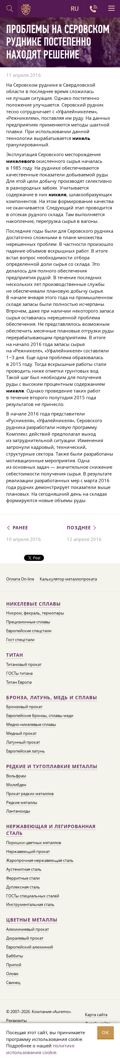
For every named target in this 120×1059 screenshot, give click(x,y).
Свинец (13, 982)
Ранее (19, 527)
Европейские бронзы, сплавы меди (39, 715)
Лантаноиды (18, 811)
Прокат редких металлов (30, 793)
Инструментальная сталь (30, 904)
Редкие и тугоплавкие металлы (52, 766)
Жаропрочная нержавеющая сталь (40, 860)
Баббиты (14, 956)
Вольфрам (16, 776)
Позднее (79, 527)
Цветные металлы (32, 920)
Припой (13, 964)
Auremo (27, 9)
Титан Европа (19, 682)
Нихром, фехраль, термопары (35, 613)
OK (105, 1032)
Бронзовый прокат (24, 706)
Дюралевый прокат (24, 938)
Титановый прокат (24, 664)
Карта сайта (96, 1014)
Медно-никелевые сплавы (31, 724)
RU (75, 9)
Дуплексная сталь (23, 887)
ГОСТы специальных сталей (32, 896)
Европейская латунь (25, 751)
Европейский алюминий (29, 947)
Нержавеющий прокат (28, 851)
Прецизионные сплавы (28, 622)
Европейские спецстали (28, 630)
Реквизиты (16, 1020)
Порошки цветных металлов (33, 842)
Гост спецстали (20, 639)
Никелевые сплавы (33, 604)
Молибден (16, 784)
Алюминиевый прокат (27, 929)
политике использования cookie (40, 1048)
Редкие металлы (21, 802)
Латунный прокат (23, 742)
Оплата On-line (20, 579)
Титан (14, 655)
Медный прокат (21, 733)
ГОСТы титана (19, 673)
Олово (12, 973)
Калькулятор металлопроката (68, 579)
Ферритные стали (23, 878)
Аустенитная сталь (24, 869)
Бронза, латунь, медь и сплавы (51, 697)
